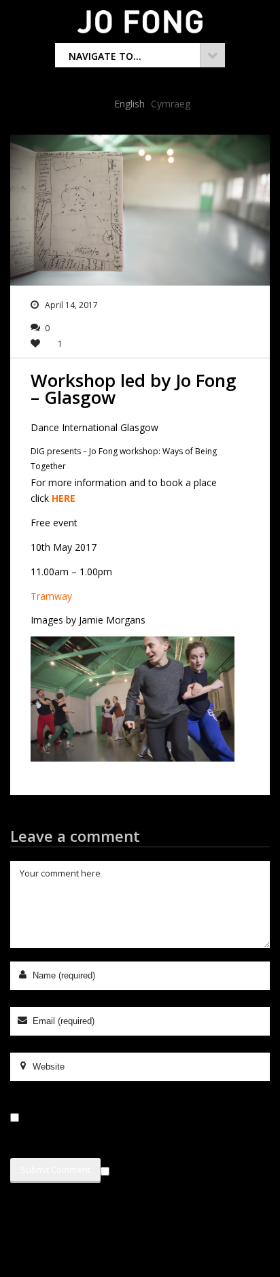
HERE (63, 498)
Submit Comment (55, 1169)
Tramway (51, 596)
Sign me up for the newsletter (180, 1169)
